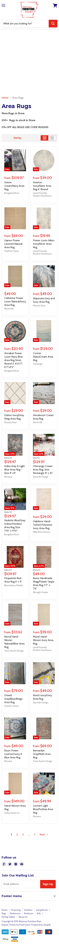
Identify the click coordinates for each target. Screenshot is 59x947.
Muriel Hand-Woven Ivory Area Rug (43, 640)
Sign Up (48, 884)
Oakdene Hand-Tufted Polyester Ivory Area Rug (42, 525)
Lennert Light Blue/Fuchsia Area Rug (43, 809)
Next (43, 834)
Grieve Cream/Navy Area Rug (14, 186)
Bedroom (28, 913)
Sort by (17, 138)
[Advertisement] (29, 63)
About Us (23, 917)
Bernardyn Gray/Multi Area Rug (41, 754)
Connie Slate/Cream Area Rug (43, 357)
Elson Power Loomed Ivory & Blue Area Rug (13, 754)
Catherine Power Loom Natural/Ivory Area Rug (15, 301)
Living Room (42, 910)
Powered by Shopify (41, 924)
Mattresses (15, 913)
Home (5, 97)
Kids (39, 913)
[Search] (53, 23)
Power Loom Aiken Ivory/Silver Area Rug (43, 244)
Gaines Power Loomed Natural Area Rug (13, 244)
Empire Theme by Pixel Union (16, 924)
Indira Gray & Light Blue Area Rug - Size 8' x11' (14, 470)
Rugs (4, 913)
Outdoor (28, 910)
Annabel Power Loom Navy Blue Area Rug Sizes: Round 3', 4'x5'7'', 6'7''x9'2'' (13, 360)
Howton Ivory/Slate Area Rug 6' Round (42, 186)
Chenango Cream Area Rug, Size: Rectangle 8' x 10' (43, 470)
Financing (15, 910)
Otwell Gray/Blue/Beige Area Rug (13, 699)
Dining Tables (8, 917)
